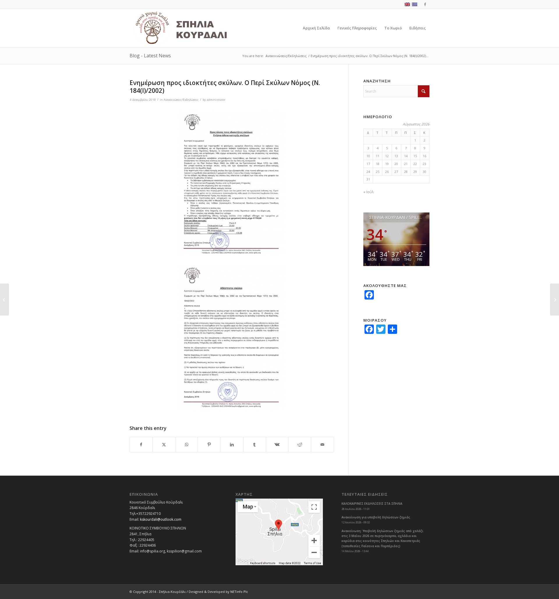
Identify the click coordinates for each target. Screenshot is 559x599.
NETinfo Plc (239, 591)
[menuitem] (316, 28)
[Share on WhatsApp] (187, 444)
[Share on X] (164, 444)
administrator (216, 100)
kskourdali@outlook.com (160, 519)
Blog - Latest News (150, 55)
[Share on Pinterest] (209, 444)
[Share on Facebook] (141, 444)
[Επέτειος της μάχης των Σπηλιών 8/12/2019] (4, 299)
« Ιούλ (368, 191)
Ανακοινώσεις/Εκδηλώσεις (181, 100)
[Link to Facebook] (425, 4)
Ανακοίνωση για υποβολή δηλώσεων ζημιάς (376, 517)
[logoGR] (193, 28)
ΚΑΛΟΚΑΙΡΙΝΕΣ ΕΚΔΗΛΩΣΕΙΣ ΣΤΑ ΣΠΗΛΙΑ (372, 503)
